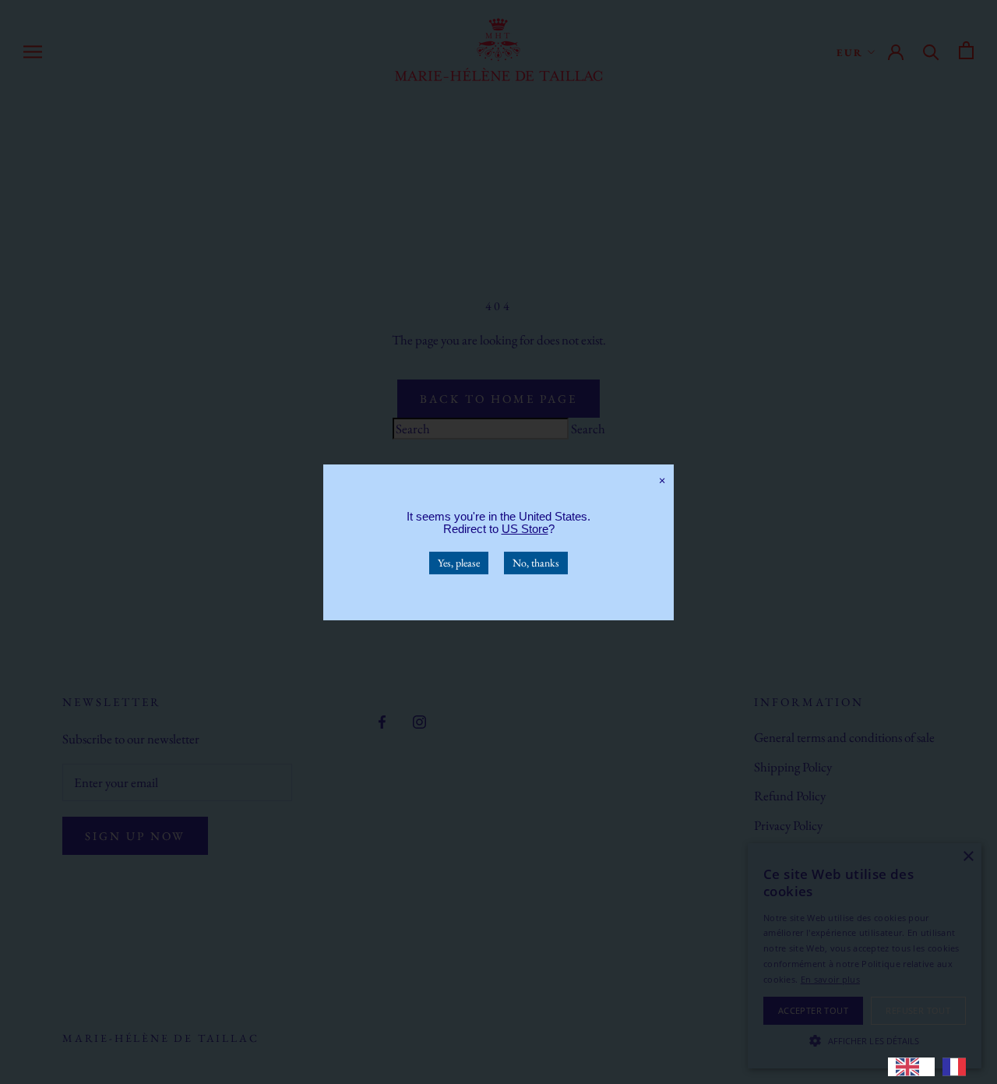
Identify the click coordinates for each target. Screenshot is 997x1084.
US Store (525, 528)
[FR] (958, 1067)
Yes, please (459, 562)
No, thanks (536, 562)
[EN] (911, 1067)
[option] (958, 1067)
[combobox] (911, 1067)
